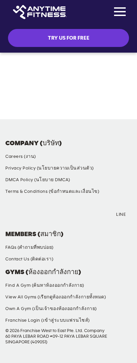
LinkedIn (92, 214)
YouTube (65, 214)
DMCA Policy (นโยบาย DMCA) (37, 180)
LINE (121, 214)
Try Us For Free (68, 38)
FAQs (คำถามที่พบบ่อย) (29, 247)
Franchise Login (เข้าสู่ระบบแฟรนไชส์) (47, 320)
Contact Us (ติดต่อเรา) (29, 259)
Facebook (11, 214)
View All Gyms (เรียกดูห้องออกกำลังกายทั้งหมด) (55, 297)
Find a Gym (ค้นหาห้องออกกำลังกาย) (44, 285)
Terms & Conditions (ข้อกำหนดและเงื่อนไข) (52, 191)
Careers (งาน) (20, 156)
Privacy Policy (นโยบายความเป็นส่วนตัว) (49, 168)
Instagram (38, 214)
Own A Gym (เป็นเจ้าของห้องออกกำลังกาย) (51, 308)
